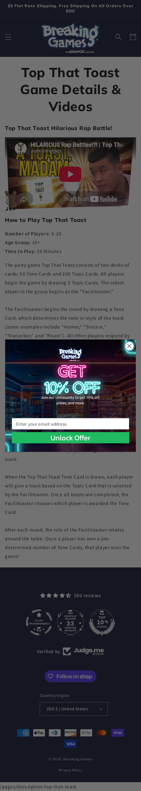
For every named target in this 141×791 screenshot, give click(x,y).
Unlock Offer (70, 437)
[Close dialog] (129, 346)
